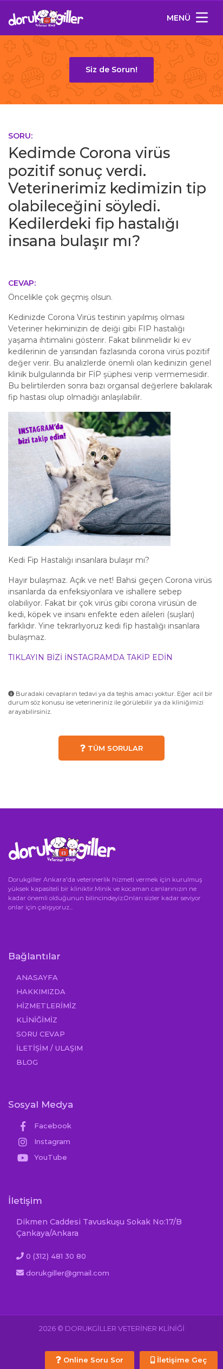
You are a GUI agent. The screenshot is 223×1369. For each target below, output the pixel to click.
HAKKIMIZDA (40, 991)
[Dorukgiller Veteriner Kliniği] (46, 18)
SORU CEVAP (40, 1033)
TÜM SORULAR (114, 748)
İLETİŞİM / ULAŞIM (49, 1048)
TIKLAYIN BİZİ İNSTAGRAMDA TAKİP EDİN (90, 657)
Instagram (51, 1141)
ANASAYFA (37, 977)
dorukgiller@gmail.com (67, 1272)
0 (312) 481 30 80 (56, 1256)
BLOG (27, 1062)
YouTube (49, 1157)
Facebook (51, 1125)
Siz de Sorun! (111, 69)
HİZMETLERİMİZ (46, 1005)
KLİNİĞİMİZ (36, 1019)
